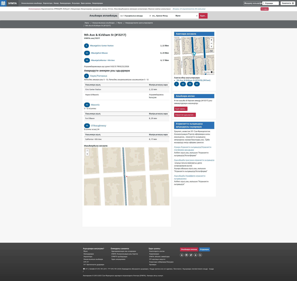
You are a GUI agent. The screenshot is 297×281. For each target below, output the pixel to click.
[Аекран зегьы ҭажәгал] (211, 51)
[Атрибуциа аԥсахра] (211, 72)
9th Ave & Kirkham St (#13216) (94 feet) (193, 80)
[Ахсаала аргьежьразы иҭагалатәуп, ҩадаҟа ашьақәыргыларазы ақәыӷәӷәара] (211, 46)
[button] (288, 3)
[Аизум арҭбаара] (211, 40)
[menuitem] (31, 3)
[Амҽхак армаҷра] (211, 43)
